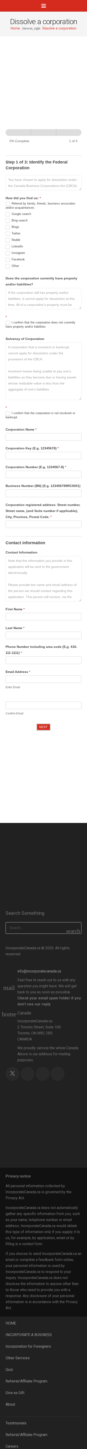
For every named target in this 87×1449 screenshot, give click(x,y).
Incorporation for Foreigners (28, 1346)
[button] (43, 5)
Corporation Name (21, 429)
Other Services (18, 1358)
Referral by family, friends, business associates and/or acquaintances (40, 206)
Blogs (15, 227)
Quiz (9, 1369)
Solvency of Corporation (25, 339)
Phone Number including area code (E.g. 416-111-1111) (41, 650)
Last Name (15, 628)
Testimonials (16, 1423)
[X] (12, 1074)
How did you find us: (23, 198)
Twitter (15, 233)
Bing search (19, 220)
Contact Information (21, 552)
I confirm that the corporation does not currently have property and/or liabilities (40, 325)
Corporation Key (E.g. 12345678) (32, 448)
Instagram (18, 253)
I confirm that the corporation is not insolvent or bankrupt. (40, 415)
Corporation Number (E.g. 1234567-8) (36, 467)
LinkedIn (17, 246)
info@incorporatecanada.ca (39, 971)
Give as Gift (15, 1393)
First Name (15, 609)
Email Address (18, 672)
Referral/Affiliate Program (26, 1381)
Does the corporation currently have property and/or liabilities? (41, 281)
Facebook (18, 259)
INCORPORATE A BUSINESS (29, 1335)
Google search (21, 214)
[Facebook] (28, 1074)
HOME (11, 1323)
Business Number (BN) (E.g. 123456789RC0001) (43, 486)
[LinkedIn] (57, 1074)
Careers (12, 1446)
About (10, 1404)
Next (43, 727)
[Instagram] (43, 1074)
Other (15, 266)
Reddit (15, 240)
